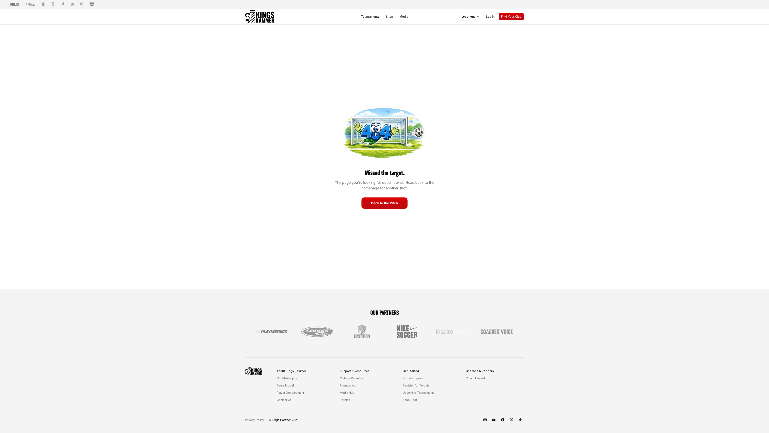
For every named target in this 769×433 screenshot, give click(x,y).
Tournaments (370, 16)
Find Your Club (511, 16)
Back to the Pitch (384, 203)
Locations (468, 16)
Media (404, 16)
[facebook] (502, 419)
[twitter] (511, 419)
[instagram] (485, 419)
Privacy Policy (254, 420)
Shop (389, 16)
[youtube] (493, 419)
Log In (490, 16)
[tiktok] (520, 419)
